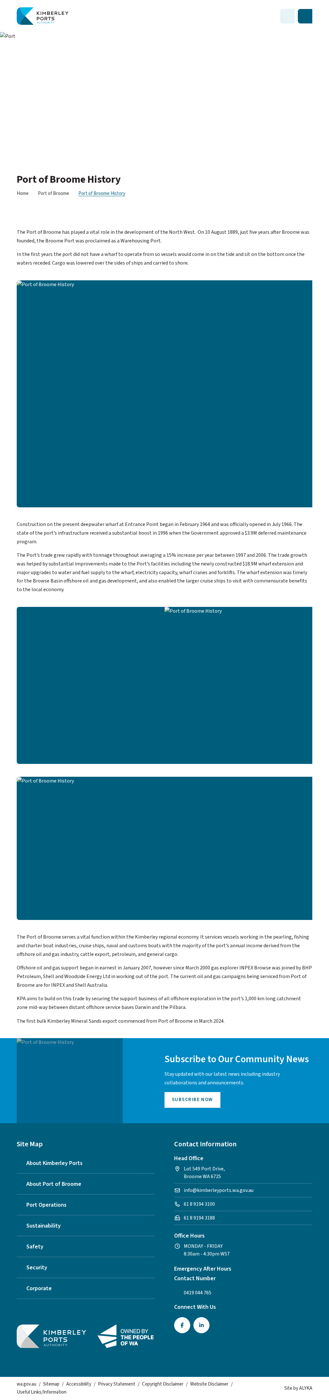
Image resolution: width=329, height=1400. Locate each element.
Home (23, 193)
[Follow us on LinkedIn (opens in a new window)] (201, 1325)
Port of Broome (53, 193)
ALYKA (305, 1388)
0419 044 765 (197, 1292)
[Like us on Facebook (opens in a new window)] (182, 1325)
